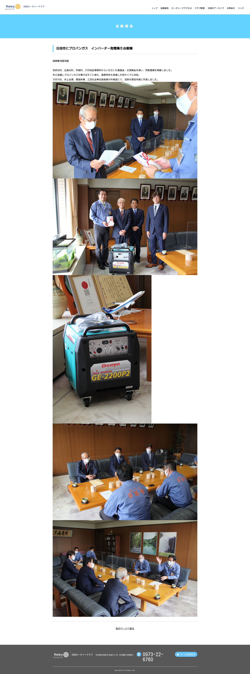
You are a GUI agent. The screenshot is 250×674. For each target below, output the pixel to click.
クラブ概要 (200, 8)
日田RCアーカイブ (216, 8)
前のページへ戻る (125, 628)
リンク (241, 8)
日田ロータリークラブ (25, 6)
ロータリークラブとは (181, 8)
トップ (154, 8)
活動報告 (164, 8)
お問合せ (231, 8)
